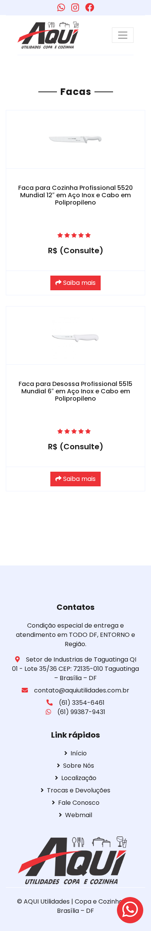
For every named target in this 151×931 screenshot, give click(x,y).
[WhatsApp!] (61, 7)
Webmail (78, 815)
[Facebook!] (89, 7)
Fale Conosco (79, 802)
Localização (78, 778)
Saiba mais (79, 282)
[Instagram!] (75, 7)
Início (78, 753)
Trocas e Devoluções (78, 790)
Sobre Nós (78, 765)
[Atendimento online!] (130, 910)
